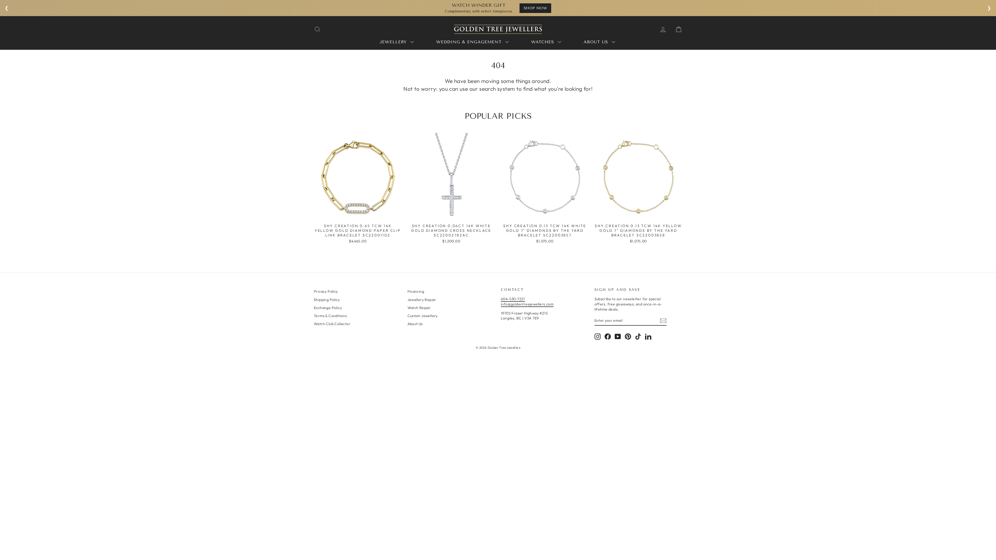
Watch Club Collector (332, 323)
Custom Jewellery (422, 315)
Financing (415, 291)
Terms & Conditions (330, 315)
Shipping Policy (327, 299)
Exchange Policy (328, 307)
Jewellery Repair (421, 299)
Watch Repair (419, 307)
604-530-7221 (513, 299)
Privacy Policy (326, 291)
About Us (415, 323)
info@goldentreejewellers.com (527, 304)
